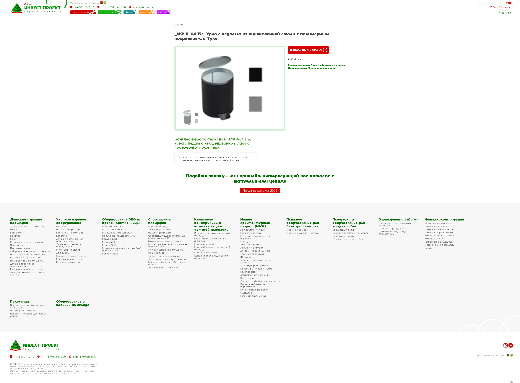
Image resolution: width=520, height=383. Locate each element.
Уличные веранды (250, 244)
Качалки (15, 236)
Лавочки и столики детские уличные (256, 261)
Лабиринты (62, 253)
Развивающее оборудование (27, 242)
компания (145, 12)
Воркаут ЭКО (110, 253)
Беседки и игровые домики (25, 257)
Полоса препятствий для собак (350, 233)
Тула (29, 4)
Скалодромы (156, 253)
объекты (129, 12)
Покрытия (19, 301)
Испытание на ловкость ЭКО (118, 236)
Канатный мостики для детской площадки (212, 248)
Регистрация (505, 7)
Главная (178, 24)
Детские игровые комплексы (27, 226)
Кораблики (62, 236)
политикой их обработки (67, 373)
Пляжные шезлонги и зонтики (302, 233)
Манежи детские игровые (71, 256)
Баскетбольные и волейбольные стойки (166, 263)
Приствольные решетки (254, 289)
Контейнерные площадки (439, 242)
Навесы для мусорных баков (257, 268)
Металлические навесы (438, 223)
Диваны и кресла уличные (255, 251)
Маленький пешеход (68, 250)
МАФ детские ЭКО (113, 226)
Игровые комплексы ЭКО (117, 232)
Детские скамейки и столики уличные (27, 273)
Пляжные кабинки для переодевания (252, 285)
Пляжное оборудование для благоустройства (302, 223)
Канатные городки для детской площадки (212, 256)
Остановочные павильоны (439, 245)
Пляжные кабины (296, 230)
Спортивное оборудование (164, 256)
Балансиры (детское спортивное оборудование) (167, 245)
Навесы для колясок (436, 226)
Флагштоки (246, 293)
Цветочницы (247, 278)
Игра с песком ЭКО (114, 229)
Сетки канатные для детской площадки (210, 239)
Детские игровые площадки (26, 221)
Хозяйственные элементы (254, 275)
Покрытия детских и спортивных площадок (28, 306)
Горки (13, 229)
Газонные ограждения (253, 296)
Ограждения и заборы (398, 219)
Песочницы (16, 245)
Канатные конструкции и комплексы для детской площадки (211, 224)
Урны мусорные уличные (254, 265)
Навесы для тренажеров (439, 232)
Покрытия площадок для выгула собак (28, 314)
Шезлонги (245, 257)
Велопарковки (248, 272)
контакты (162, 12)
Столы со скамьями (252, 254)
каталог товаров (80, 12)
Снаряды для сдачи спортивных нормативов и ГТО (166, 237)
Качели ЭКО (109, 245)
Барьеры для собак (343, 230)
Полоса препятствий (160, 232)
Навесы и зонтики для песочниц (28, 254)
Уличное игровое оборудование (71, 221)
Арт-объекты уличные (252, 230)
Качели (14, 239)
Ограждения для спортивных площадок (394, 224)
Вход (495, 7)
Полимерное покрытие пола (26, 310)
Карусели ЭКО (111, 239)
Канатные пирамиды (206, 252)
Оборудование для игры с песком (30, 251)
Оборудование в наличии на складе (72, 303)
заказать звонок (107, 12)
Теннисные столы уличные (163, 267)
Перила (429, 248)
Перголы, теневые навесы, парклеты (255, 237)
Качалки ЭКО (110, 242)
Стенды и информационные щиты (260, 281)
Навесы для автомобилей (439, 235)
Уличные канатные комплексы (165, 250)
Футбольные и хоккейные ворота (167, 259)
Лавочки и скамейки (252, 247)
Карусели (16, 232)
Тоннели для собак (343, 236)
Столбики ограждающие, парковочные (393, 232)
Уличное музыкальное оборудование (69, 245)
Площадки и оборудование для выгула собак (348, 223)
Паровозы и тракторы (68, 229)
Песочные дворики (21, 248)
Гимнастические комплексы (26, 260)
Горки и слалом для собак (347, 239)
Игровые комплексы (68, 262)
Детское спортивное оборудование (22, 265)
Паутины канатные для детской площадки (212, 234)
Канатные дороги (204, 244)
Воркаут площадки (159, 226)
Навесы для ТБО (434, 238)
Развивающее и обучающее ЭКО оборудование (121, 249)
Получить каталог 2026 (260, 190)
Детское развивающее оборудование (69, 240)
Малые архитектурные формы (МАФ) (255, 223)
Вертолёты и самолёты (69, 232)
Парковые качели (250, 233)
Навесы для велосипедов (439, 229)
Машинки (61, 226)
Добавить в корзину (306, 50)
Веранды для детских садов (26, 269)
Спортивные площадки (159, 221)
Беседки (245, 241)
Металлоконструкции (444, 219)
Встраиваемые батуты (69, 259)
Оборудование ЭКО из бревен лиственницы (121, 221)
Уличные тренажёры (160, 229)
